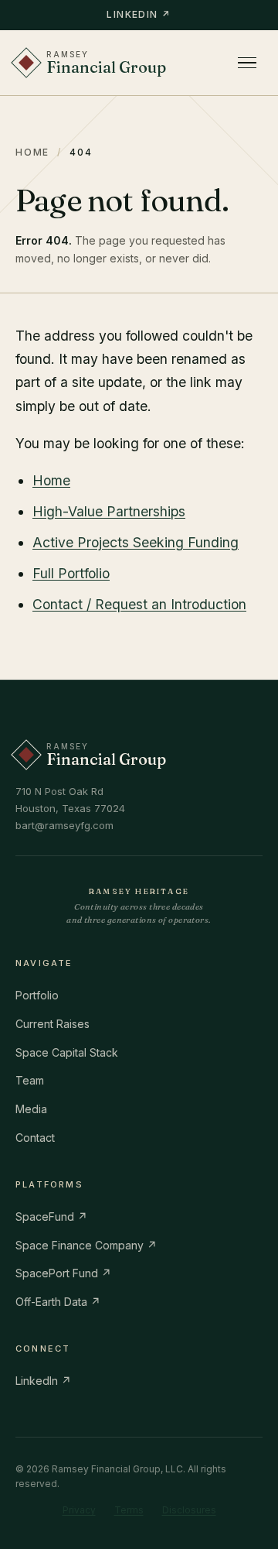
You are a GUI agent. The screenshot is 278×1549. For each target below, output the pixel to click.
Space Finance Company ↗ (86, 1245)
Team (29, 1080)
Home (32, 152)
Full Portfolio (71, 573)
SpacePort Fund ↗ (63, 1273)
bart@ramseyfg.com (64, 825)
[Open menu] (247, 63)
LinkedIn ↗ (139, 14)
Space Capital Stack (66, 1052)
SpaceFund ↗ (51, 1216)
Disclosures (189, 1510)
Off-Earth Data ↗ (57, 1301)
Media (31, 1108)
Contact (35, 1137)
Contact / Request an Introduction (139, 604)
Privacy (79, 1510)
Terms (129, 1510)
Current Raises (52, 1023)
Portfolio (37, 995)
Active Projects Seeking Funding (135, 542)
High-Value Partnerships (108, 511)
